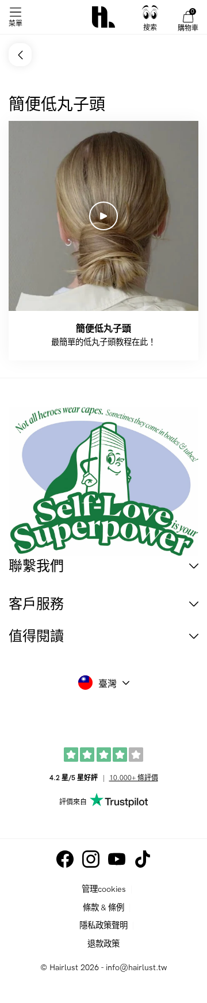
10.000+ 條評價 (133, 778)
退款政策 (103, 944)
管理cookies (104, 889)
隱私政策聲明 (103, 925)
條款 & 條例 (103, 908)
